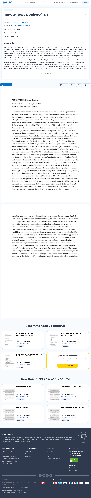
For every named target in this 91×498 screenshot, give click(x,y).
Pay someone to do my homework (11, 454)
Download (7, 85)
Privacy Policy (6, 487)
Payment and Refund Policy (9, 492)
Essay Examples (29, 451)
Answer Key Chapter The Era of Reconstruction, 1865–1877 (26, 334)
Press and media (74, 468)
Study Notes (28, 456)
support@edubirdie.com (23, 441)
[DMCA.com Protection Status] (79, 460)
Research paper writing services (10, 458)
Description (9, 43)
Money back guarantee (53, 458)
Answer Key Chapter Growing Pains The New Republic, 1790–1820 (29, 355)
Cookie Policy (22, 492)
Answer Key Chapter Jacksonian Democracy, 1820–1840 (71, 334)
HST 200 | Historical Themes (20, 26)
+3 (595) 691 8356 (76, 454)
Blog (26, 454)
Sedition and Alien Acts (23, 386)
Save (87, 85)
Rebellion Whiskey (22, 407)
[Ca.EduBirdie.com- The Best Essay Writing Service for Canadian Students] (43, 484)
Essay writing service (7, 451)
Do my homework (7, 463)
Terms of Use (14, 487)
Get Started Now (67, 366)
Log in (85, 3)
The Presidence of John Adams (71, 386)
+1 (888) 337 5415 (76, 456)
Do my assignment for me (9, 456)
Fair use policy (24, 487)
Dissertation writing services (9, 461)
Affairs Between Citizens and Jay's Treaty (72, 408)
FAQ (48, 456)
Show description (46, 73)
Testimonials (50, 454)
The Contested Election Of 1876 (26, 15)
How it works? (50, 451)
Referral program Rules (20, 490)
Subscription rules (7, 490)
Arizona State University (21, 22)
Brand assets (73, 470)
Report (64, 85)
